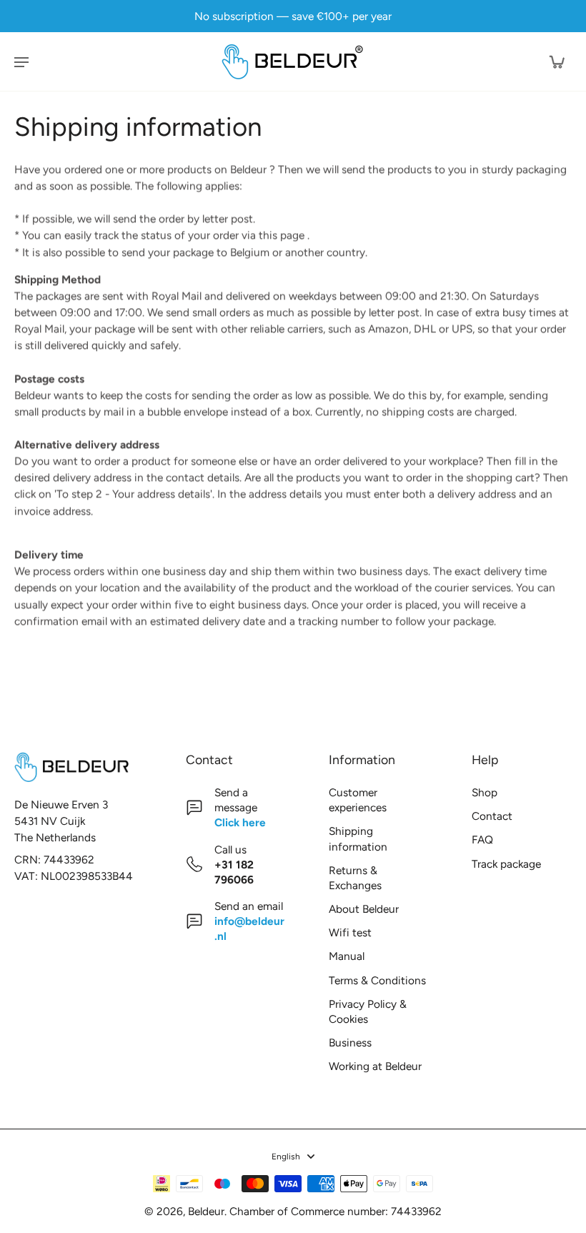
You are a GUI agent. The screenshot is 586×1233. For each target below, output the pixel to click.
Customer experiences (358, 800)
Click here (240, 822)
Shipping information (358, 838)
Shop (484, 792)
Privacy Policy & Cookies (368, 1011)
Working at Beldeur (375, 1066)
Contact (492, 816)
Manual (346, 956)
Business (350, 1042)
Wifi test (350, 932)
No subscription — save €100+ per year (293, 16)
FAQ (482, 839)
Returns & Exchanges (355, 877)
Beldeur (206, 1211)
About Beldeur (364, 909)
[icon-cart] (556, 61)
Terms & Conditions (377, 980)
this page (281, 235)
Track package (506, 864)
